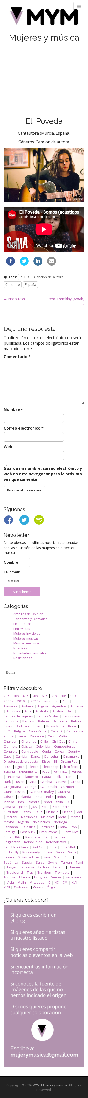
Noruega (60, 822)
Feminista (61, 771)
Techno (43, 867)
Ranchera (32, 837)
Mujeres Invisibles (26, 633)
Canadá (57, 731)
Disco (46, 761)
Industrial (64, 796)
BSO (7, 731)
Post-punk (27, 832)
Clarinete (10, 746)
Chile (44, 741)
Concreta (10, 751)
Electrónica (70, 766)
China (72, 741)
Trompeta (62, 872)
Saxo (72, 852)
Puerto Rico (70, 832)
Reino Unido (33, 842)
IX (68, 802)
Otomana (11, 827)
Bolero (38, 726)
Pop (74, 827)
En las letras (22, 623)
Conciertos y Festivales (30, 619)
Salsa (60, 852)
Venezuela (74, 877)
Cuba (8, 756)
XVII (74, 882)
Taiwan (66, 862)
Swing (52, 862)
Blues (8, 726)
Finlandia (13, 776)
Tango (11, 867)
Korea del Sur (63, 807)
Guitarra (64, 791)
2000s (8, 701)
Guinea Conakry (41, 791)
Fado (46, 771)
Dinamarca (71, 756)
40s (25, 696)
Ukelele (24, 877)
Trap (30, 872)
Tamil (80, 862)
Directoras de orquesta (21, 761)
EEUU (7, 766)
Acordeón (51, 701)
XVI (65, 882)
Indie (50, 796)
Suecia (27, 862)
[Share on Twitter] (24, 264)
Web (8, 446)
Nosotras (20, 648)
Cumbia (21, 756)
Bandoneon (71, 716)
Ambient (28, 706)
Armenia (77, 706)
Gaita (32, 781)
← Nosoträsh (14, 298)
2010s (24, 277)
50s (35, 696)
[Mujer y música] (44, 17)
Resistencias (22, 658)
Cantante (12, 284)
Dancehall (51, 756)
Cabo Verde (38, 731)
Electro (34, 766)
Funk (7, 781)
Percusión (47, 827)
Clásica (26, 746)
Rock (53, 847)
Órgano (53, 887)
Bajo (70, 711)
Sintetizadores (29, 857)
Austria (58, 711)
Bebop (76, 721)
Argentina (59, 706)
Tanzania (27, 867)
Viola (10, 882)
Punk (7, 837)
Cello (51, 736)
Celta (63, 736)
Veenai (56, 877)
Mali (80, 812)
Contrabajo (29, 751)
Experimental (28, 771)
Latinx (26, 812)
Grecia (75, 781)
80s (63, 696)
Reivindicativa (56, 842)
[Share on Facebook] (10, 264)
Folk (58, 776)
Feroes (77, 771)
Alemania (11, 706)
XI (49, 882)
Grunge (30, 786)
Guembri (67, 786)
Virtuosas (37, 882)
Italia (59, 802)
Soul (68, 857)
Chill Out (58, 741)
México (9, 822)
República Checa (16, 847)
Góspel (9, 796)
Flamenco (31, 776)
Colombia (43, 746)
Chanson (10, 741)
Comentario (17, 356)
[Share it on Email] (51, 264)
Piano (62, 827)
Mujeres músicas (26, 638)
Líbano (67, 812)
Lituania (52, 812)
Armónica (14, 711)
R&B (18, 837)
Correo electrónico (24, 428)
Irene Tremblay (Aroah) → (66, 301)
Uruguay (40, 877)
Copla (46, 751)
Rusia (48, 852)
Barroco (28, 721)
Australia (42, 711)
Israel (48, 802)
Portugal (10, 832)
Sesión (9, 857)
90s (73, 696)
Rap (47, 837)
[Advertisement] (44, 69)
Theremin (75, 867)
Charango (28, 741)
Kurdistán (11, 812)
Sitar (57, 857)
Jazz (35, 807)
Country (74, 751)
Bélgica (19, 731)
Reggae (59, 837)
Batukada (60, 721)
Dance (36, 756)
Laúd (39, 812)
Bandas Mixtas (48, 716)
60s (44, 696)
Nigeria (23, 822)
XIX (57, 882)
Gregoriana (12, 786)
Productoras (48, 832)
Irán (21, 802)
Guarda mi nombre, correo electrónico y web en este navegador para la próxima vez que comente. (43, 474)
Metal (62, 817)
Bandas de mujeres (18, 716)
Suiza (40, 862)
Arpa (28, 711)
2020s (35, 701)
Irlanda (9, 802)
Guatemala (48, 786)
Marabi (12, 817)
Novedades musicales (29, 653)
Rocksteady (31, 852)
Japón (23, 807)
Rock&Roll (68, 847)
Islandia (34, 802)
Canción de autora (48, 277)
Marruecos (29, 817)
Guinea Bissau (14, 791)
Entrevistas (21, 628)
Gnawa (61, 781)
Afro (65, 701)
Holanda (24, 796)
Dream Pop (69, 761)
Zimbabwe (21, 887)
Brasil (72, 726)
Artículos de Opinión (28, 614)
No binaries (41, 822)
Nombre (13, 409)
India (38, 796)
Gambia (46, 781)
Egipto (20, 766)
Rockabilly (11, 852)
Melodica (48, 817)
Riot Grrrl (39, 847)
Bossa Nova (55, 726)
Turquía (9, 877)
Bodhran (22, 726)
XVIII (7, 887)
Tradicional (15, 872)
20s (6, 696)
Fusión (19, 781)
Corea (59, 751)
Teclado (59, 867)
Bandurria (11, 721)
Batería (43, 721)
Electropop (50, 766)
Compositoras (64, 746)
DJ (55, 761)
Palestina (29, 827)
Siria (47, 857)
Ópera (38, 887)
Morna (75, 817)
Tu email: (12, 572)
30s (16, 696)
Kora (45, 807)
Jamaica (9, 807)
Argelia (43, 706)
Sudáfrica (11, 862)
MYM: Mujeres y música (50, 1085)
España (30, 284)
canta (22, 736)
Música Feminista (26, 643)
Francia (70, 776)
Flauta (46, 776)
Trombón (44, 872)
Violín (22, 882)
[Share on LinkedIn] (37, 264)
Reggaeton (12, 842)
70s (54, 696)
